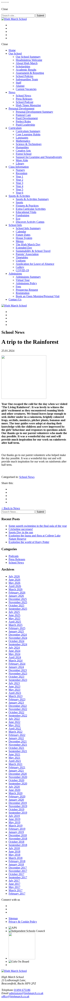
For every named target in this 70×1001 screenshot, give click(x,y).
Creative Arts (23, 150)
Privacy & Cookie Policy (23, 921)
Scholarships (23, 66)
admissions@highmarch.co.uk (26, 993)
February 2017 (17, 893)
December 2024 (18, 634)
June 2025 (14, 615)
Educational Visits (26, 212)
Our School (15, 53)
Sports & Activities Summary (32, 199)
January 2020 (16, 799)
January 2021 (16, 770)
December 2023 (18, 670)
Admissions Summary (28, 276)
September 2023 (18, 679)
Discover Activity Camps (30, 221)
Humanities (22, 147)
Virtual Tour (23, 280)
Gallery (20, 267)
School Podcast (24, 102)
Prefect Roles (23, 121)
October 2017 (16, 874)
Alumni (20, 85)
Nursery (20, 170)
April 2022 (15, 728)
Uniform (20, 260)
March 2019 (15, 825)
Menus (20, 241)
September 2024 (18, 644)
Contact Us (15, 299)
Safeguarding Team (27, 79)
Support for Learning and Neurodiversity (39, 157)
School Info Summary (28, 228)
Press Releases (24, 98)
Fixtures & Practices (27, 205)
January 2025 (16, 631)
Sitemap (13, 918)
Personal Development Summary (34, 111)
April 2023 (15, 692)
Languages (22, 137)
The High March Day (28, 244)
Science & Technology (29, 144)
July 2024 (14, 647)
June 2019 (14, 819)
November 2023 (18, 673)
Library (20, 163)
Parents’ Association (27, 254)
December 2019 (18, 802)
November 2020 (18, 777)
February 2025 (17, 628)
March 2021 (15, 764)
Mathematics (23, 140)
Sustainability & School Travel (33, 250)
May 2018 (14, 854)
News (12, 92)
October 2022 (16, 712)
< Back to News (10, 508)
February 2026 (17, 592)
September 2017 (18, 877)
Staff (18, 82)
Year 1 (19, 176)
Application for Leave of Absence (35, 263)
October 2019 (16, 809)
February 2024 (17, 663)
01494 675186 (22, 989)
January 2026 (16, 595)
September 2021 (18, 751)
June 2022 (14, 722)
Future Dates (23, 234)
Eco (18, 218)
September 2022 (18, 715)
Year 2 (19, 179)
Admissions (15, 273)
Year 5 (19, 189)
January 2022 (16, 738)
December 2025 (18, 599)
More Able (22, 160)
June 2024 (14, 650)
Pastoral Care (23, 115)
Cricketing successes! (21, 529)
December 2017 (18, 867)
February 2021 (17, 767)
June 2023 (14, 686)
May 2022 (14, 725)
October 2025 (16, 605)
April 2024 (15, 657)
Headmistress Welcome (29, 59)
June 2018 (14, 851)
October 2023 (16, 676)
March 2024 (15, 660)
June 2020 (14, 790)
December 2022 (18, 705)
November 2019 (18, 806)
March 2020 (15, 793)
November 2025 (18, 602)
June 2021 (14, 754)
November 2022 (18, 709)
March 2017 (15, 890)
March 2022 (15, 731)
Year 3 (19, 182)
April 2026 (15, 586)
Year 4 (19, 186)
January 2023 (16, 702)
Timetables (22, 257)
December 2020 (18, 773)
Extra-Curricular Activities (31, 208)
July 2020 (14, 786)
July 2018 (14, 848)
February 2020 (17, 796)
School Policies (24, 76)
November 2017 (18, 870)
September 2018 (18, 845)
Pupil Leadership (25, 124)
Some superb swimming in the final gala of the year (38, 525)
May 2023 (14, 689)
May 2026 (14, 582)
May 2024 (14, 654)
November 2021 (18, 744)
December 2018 (18, 835)
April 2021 (15, 760)
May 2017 (14, 887)
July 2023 (14, 683)
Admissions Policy (26, 283)
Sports (19, 202)
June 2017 (14, 883)
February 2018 (17, 861)
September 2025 (18, 608)
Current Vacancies (26, 89)
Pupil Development (27, 118)
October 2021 (16, 747)
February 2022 (17, 735)
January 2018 (16, 864)
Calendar (21, 231)
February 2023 (17, 699)
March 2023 (15, 696)
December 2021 (18, 741)
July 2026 (14, 576)
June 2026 (14, 579)
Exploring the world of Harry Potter (29, 542)
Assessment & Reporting (30, 72)
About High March (27, 63)
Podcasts (13, 556)
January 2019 (16, 832)
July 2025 (14, 612)
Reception (21, 173)
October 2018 (16, 841)
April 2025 (15, 621)
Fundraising (22, 215)
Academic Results (26, 69)
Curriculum (15, 127)
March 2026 (15, 589)
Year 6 (19, 192)
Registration (22, 293)
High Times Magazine (28, 105)
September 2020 (18, 783)
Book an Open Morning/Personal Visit (37, 296)
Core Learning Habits (28, 134)
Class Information (19, 166)
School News (23, 95)
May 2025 (14, 618)
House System (24, 238)
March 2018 (15, 857)
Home (12, 50)
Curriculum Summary (28, 131)
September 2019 (18, 812)
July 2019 (14, 815)
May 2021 (14, 757)
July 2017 (14, 880)
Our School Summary (28, 56)
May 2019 (14, 822)
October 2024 (16, 641)
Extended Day (24, 247)
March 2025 (15, 624)
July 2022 (14, 718)
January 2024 (16, 667)
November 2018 (18, 838)
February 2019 (17, 828)
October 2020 (16, 780)
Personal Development (21, 108)
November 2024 (18, 637)
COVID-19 (22, 270)
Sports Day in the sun (21, 532)
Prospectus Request (27, 289)
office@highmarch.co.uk (15, 996)
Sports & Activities (19, 195)
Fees (18, 286)
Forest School (23, 153)
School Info (15, 225)
